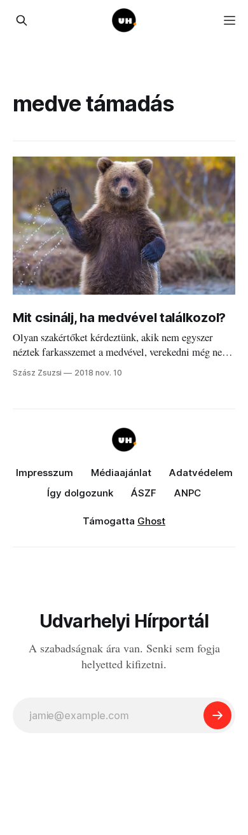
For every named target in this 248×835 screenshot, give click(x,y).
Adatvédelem (201, 473)
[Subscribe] (217, 715)
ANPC (187, 493)
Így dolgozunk (80, 493)
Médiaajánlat (121, 473)
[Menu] (229, 20)
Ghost (151, 521)
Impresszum (44, 473)
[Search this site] (21, 20)
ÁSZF (143, 493)
